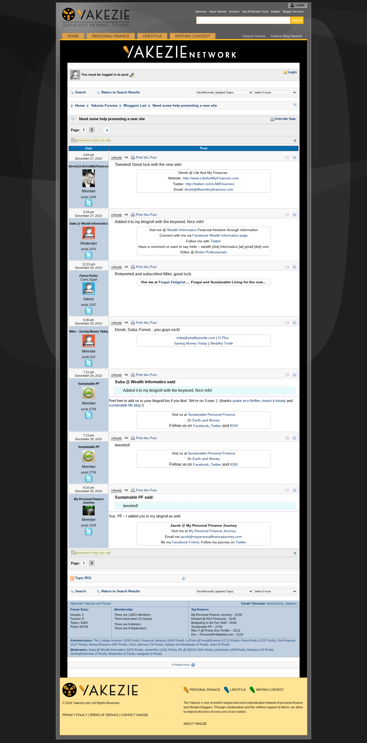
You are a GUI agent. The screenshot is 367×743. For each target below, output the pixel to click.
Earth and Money (206, 420)
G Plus (224, 338)
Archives (234, 11)
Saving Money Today (190, 343)
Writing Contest (192, 36)
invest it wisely (274, 400)
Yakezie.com (98, 17)
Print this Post (146, 157)
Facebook (201, 426)
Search (80, 92)
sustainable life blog (125, 405)
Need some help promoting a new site (184, 105)
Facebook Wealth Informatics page (220, 235)
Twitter (215, 241)
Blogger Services (293, 11)
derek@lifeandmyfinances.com (208, 189)
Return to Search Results (120, 92)
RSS (233, 426)
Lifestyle (152, 36)
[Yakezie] (100, 696)
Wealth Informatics (181, 230)
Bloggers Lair (135, 105)
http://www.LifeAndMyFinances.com (211, 178)
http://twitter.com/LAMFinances (209, 184)
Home (73, 36)
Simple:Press (182, 664)
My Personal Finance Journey (212, 531)
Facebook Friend (185, 542)
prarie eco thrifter (246, 400)
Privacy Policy (74, 715)
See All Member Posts (255, 11)
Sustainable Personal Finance (211, 414)
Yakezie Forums (254, 36)
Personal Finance (111, 36)
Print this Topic (285, 119)
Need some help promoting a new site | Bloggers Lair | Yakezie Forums (183, 51)
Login (292, 72)
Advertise (201, 11)
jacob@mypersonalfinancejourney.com (211, 537)
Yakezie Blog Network (286, 36)
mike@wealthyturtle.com (196, 338)
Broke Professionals (211, 252)
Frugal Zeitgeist (172, 282)
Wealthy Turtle (221, 343)
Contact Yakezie (134, 715)
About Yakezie (217, 11)
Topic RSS (82, 578)
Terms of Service (104, 715)
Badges (275, 11)
